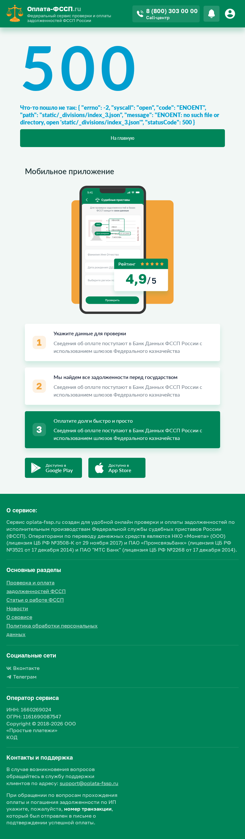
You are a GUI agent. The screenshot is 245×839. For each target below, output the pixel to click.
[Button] (231, 13)
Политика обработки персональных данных (52, 629)
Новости (17, 608)
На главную (122, 138)
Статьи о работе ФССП (35, 600)
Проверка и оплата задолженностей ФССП (36, 586)
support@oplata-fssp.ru (89, 783)
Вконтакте (26, 668)
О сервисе (19, 617)
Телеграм (25, 676)
